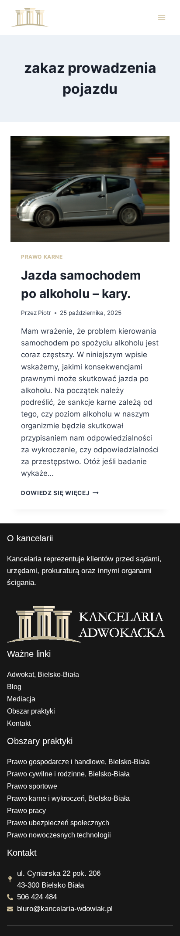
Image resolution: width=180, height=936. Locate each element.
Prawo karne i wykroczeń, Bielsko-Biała (68, 798)
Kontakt (19, 723)
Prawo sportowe (32, 786)
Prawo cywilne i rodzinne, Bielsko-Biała (68, 774)
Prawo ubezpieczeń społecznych (58, 823)
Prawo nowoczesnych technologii (59, 835)
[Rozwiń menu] (161, 17)
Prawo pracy (26, 810)
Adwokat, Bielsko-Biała (43, 674)
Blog (14, 686)
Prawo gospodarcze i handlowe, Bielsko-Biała (78, 761)
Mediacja (21, 699)
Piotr (44, 312)
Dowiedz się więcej (60, 492)
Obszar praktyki (31, 711)
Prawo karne (42, 256)
